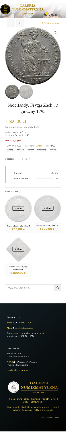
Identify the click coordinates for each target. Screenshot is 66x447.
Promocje (35, 399)
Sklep (26, 399)
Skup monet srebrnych (39, 407)
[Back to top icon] (62, 442)
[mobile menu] (61, 14)
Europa (39, 145)
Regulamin (27, 410)
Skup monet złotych (16, 407)
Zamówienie (36, 402)
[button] (55, 33)
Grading (16, 410)
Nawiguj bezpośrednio (17, 370)
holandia (20, 150)
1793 (53, 146)
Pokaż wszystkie (51, 23)
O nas (53, 399)
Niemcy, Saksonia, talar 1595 (47, 225)
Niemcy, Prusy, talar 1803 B (18, 225)
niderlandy (41, 150)
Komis (54, 407)
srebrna (53, 150)
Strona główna (15, 399)
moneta (30, 150)
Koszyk (25, 402)
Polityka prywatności (43, 410)
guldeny (9, 150)
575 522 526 (24, 322)
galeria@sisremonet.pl (24, 328)
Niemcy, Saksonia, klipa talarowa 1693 (18, 268)
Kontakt (45, 399)
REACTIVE (54, 418)
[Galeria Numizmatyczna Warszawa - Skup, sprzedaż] (22, 15)
